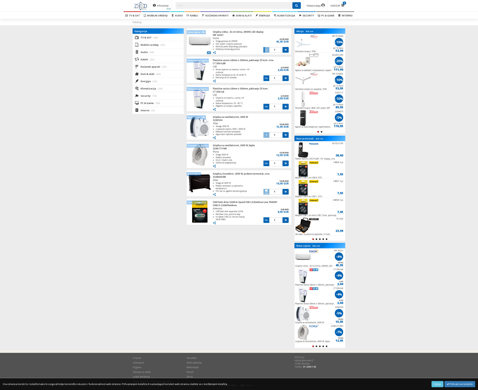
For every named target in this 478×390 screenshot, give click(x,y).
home (216, 38)
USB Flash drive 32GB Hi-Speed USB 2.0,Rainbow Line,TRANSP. (245, 202)
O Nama (137, 358)
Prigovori (137, 367)
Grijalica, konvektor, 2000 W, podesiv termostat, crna (241, 173)
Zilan (215, 123)
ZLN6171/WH (220, 148)
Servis (190, 376)
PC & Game (327, 15)
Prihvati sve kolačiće (461, 384)
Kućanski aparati (216, 15)
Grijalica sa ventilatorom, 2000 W (230, 117)
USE (215, 66)
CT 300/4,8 (218, 91)
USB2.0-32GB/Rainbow (225, 205)
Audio (178, 15)
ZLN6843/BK (219, 176)
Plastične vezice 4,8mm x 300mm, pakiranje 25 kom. (240, 88)
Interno (347, 15)
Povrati (190, 372)
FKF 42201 (218, 35)
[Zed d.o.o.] (140, 5)
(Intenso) (217, 208)
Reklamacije (193, 367)
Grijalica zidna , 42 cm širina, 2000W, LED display (238, 31)
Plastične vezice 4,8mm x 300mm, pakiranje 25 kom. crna (243, 60)
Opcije (437, 384)
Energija (264, 15)
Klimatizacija (285, 15)
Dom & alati (243, 15)
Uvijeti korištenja (141, 376)
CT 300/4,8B (219, 63)
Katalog (137, 22)
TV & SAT (134, 15)
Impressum (138, 362)
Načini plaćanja (194, 362)
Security (307, 15)
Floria (216, 151)
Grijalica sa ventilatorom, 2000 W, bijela (234, 145)
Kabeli (193, 15)
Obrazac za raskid (141, 372)
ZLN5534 (217, 120)
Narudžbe (192, 358)
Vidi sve (309, 31)
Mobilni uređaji (157, 15)
